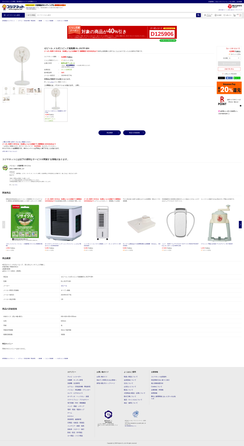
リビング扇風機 (49, 20)
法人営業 (232, 1)
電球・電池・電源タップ (75, 409)
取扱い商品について (131, 376)
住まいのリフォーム (222, 1)
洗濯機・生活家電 (73, 383)
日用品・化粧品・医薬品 (75, 422)
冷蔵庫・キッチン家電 (75, 380)
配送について (128, 390)
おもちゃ (70, 416)
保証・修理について (131, 403)
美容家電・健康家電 (74, 419)
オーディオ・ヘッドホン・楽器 (78, 396)
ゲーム (69, 413)
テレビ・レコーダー (74, 376)
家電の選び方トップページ (106, 383)
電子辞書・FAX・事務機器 (76, 403)
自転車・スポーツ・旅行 (75, 429)
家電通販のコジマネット (8, 20)
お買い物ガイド (222, 9)
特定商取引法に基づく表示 (160, 380)
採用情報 (154, 393)
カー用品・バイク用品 (75, 436)
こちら (52, 82)
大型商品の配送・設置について (134, 393)
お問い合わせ (231, 9)
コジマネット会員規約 (158, 376)
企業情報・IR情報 (157, 390)
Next (240, 224)
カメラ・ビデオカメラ (75, 393)
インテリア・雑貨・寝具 (75, 426)
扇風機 (40, 20)
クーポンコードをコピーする (168, 40)
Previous (3, 224)
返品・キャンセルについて (133, 399)
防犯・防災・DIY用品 (74, 432)
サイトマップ (239, 9)
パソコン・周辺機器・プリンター (78, 390)
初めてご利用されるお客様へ (106, 380)
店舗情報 (211, 1)
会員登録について (130, 380)
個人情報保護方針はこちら (130, 425)
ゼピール (64, 286)
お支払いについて (130, 386)
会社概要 (239, 1)
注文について (128, 383)
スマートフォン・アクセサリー (78, 399)
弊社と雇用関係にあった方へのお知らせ (163, 397)
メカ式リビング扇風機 (62, 20)
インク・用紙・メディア (75, 406)
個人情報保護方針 (157, 383)
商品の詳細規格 (134, 132)
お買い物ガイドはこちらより (9, 151)
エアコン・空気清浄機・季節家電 (26, 20)
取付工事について (130, 396)
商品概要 (110, 132)
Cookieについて (156, 386)
